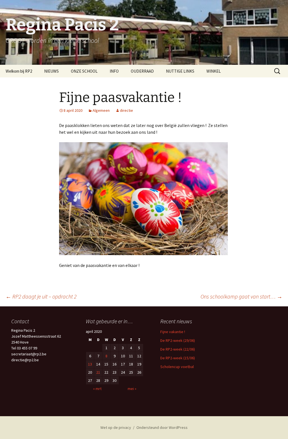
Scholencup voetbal (177, 366)
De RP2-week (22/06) (177, 349)
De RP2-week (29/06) (177, 340)
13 (90, 364)
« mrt (97, 388)
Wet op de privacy (115, 427)
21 (98, 372)
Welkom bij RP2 (19, 71)
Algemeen (101, 110)
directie (126, 110)
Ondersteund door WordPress (162, 427)
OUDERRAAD (142, 71)
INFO (114, 71)
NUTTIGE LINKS (180, 71)
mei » (132, 388)
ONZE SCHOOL (84, 71)
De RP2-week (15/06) (177, 357)
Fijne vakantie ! (172, 331)
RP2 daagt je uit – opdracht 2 (41, 296)
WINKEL (213, 71)
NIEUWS (51, 71)
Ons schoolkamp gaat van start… (241, 296)
